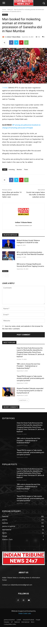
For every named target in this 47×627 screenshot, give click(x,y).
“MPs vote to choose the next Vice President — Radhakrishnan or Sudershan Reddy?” (28, 366)
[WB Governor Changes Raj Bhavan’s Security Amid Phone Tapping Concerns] (8, 267)
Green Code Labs (24, 613)
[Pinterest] (21, 42)
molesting (12, 169)
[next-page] (7, 275)
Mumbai (19, 169)
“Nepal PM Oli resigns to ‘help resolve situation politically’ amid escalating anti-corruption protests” (30, 378)
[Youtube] (29, 600)
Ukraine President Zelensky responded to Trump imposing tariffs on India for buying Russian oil (30, 391)
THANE (5, 88)
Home (4, 9)
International (6, 247)
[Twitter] (16, 42)
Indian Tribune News (13, 37)
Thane (26, 169)
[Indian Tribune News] (3, 37)
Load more (22, 400)
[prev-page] (3, 275)
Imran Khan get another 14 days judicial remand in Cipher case (11, 194)
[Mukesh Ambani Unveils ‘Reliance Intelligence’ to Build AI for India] (8, 243)
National (10, 9)
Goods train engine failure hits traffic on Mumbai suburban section (35, 194)
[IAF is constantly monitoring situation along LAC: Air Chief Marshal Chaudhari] (8, 255)
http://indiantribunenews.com (23, 225)
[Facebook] (11, 42)
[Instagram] (23, 600)
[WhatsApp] (26, 42)
